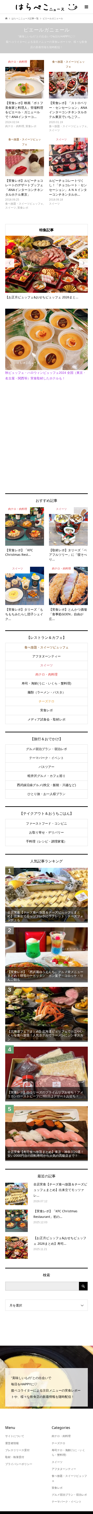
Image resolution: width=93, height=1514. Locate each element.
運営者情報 (12, 1443)
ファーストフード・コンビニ (46, 823)
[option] (46, 268)
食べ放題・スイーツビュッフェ (46, 647)
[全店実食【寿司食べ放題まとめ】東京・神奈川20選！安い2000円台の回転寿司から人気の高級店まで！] (46, 1133)
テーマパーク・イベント (46, 758)
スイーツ (46, 665)
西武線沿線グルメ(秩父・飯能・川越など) (46, 785)
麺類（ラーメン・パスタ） (46, 692)
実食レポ (46, 710)
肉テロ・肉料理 (46, 674)
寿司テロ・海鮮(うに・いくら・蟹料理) (68, 1453)
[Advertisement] (46, 436)
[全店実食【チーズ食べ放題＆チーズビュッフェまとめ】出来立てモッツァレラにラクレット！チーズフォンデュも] (46, 894)
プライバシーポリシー (18, 1464)
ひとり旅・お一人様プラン (46, 794)
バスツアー (46, 767)
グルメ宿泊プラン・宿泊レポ (46, 749)
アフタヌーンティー (46, 656)
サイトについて (14, 1436)
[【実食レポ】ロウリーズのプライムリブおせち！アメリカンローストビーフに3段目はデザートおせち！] (46, 1073)
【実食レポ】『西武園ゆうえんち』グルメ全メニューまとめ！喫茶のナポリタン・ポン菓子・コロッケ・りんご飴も (45, 975)
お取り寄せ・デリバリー (46, 832)
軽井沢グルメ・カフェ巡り (46, 776)
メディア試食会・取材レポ (46, 719)
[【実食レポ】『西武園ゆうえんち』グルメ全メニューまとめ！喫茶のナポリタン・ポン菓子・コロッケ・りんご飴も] (46, 954)
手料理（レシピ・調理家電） (46, 841)
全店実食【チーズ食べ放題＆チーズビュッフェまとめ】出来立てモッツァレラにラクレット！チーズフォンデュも (45, 916)
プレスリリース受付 (17, 1450)
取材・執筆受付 (14, 1457)
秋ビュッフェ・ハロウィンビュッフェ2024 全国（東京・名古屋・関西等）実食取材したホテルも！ (45, 375)
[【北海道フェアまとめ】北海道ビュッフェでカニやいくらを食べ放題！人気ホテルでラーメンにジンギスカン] (46, 1014)
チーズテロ (46, 701)
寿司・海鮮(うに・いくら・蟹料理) (46, 683)
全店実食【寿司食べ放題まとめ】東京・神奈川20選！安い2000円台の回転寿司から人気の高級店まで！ (45, 1153)
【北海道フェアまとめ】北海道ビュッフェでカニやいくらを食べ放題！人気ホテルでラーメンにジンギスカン (45, 1035)
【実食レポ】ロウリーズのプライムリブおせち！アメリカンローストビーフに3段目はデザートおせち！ (45, 1094)
